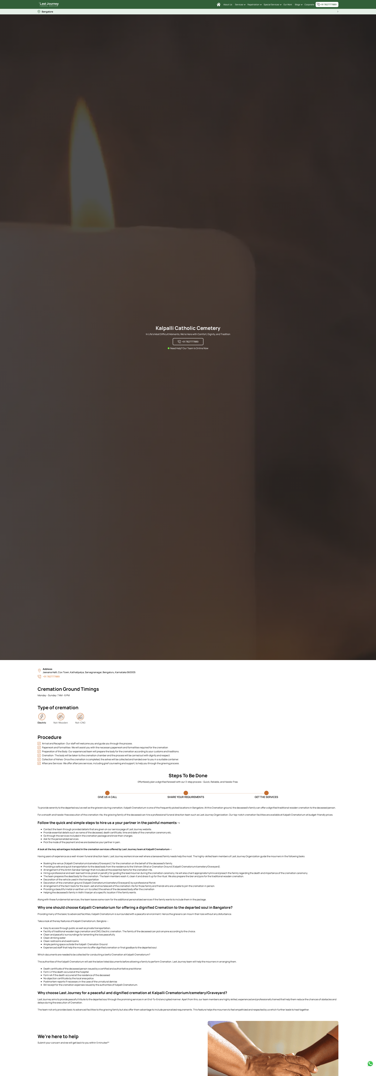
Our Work (287, 4)
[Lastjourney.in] (218, 4)
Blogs (297, 4)
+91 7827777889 (328, 4)
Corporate (309, 4)
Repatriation (253, 4)
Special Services (271, 4)
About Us (227, 4)
